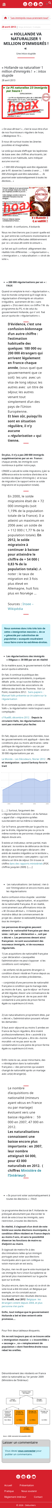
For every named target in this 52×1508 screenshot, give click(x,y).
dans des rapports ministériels (26, 863)
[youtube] (41, 4)
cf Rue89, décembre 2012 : (16, 717)
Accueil (8, 1485)
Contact (38, 1496)
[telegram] (30, 4)
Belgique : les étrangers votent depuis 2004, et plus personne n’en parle (22, 1303)
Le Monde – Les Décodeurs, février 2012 (24, 759)
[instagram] (25, 4)
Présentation (27, 1485)
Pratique (9, 1491)
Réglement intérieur (15, 1496)
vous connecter (27, 1450)
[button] (49, 2)
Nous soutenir (29, 1491)
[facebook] (36, 4)
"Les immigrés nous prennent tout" (29, 17)
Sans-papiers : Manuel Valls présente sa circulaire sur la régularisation (24, 695)
